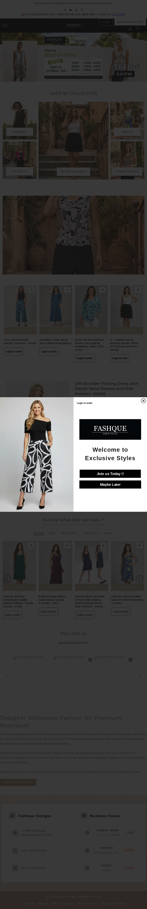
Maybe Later (110, 485)
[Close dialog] (143, 400)
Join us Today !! (110, 474)
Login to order (14, 351)
